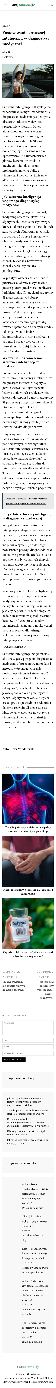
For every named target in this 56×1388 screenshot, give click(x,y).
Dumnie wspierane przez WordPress (23, 1378)
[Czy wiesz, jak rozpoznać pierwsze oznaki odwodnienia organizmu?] (28, 923)
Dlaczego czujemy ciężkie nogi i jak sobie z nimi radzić (28, 892)
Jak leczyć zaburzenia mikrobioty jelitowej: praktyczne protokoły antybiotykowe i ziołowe (25, 1102)
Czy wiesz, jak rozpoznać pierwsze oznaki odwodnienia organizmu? (28, 954)
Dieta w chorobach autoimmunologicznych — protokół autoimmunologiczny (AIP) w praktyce (28, 1122)
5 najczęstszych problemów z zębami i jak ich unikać (34, 1328)
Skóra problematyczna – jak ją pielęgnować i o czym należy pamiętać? (35, 1191)
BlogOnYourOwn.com (41, 1382)
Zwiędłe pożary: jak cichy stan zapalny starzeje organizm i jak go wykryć (28, 829)
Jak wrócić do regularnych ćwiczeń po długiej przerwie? (27, 1142)
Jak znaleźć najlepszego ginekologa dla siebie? (34, 1221)
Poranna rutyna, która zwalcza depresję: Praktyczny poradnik (34, 1254)
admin (6, 52)
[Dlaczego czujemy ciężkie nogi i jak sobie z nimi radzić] (28, 861)
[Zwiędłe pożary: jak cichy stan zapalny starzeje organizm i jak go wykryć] (28, 799)
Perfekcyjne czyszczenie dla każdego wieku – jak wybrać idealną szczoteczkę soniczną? (35, 1291)
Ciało (6, 26)
